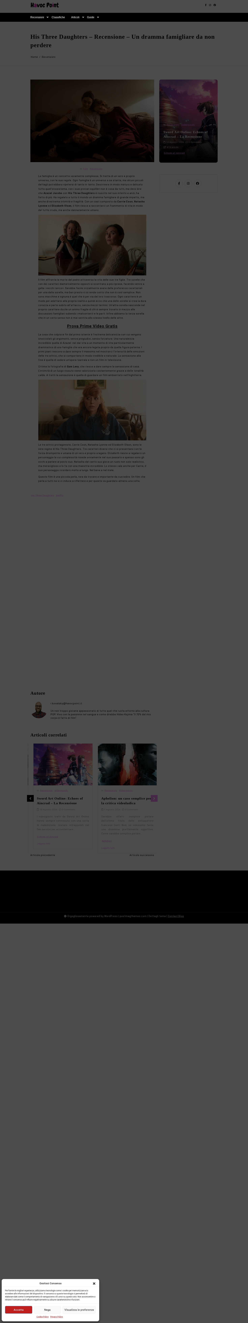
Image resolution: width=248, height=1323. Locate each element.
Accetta (19, 1309)
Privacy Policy (56, 1317)
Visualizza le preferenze (79, 1309)
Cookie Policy (42, 1317)
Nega (47, 1309)
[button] (94, 1283)
